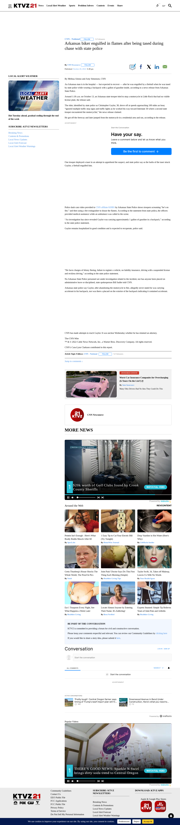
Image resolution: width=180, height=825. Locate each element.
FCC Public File (58, 804)
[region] (118, 682)
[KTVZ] (25, 5)
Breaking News (15, 133)
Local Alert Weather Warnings (21, 146)
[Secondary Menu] (12, 5)
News (41, 5)
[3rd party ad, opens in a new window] (91, 396)
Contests (101, 5)
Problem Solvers (86, 5)
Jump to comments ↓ (74, 361)
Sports (72, 5)
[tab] (72, 668)
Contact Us (56, 794)
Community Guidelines (61, 791)
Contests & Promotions (18, 136)
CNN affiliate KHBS (105, 207)
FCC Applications (59, 801)
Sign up (167, 649)
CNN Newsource (73, 65)
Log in (160, 649)
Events (111, 5)
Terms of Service (58, 811)
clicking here (161, 633)
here (118, 638)
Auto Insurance (128, 385)
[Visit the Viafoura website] (166, 716)
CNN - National (90, 354)
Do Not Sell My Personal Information (67, 814)
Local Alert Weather (56, 5)
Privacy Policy (57, 807)
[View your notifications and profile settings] (169, 668)
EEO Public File (58, 797)
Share (120, 5)
